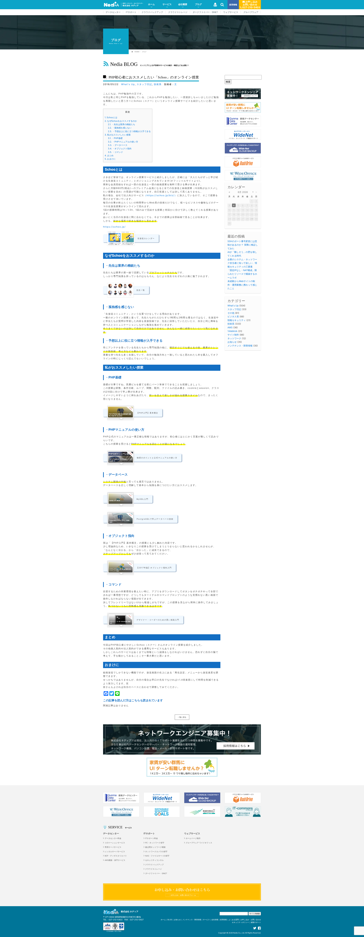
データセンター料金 (113, 838)
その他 (231, 313)
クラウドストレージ (177, 12)
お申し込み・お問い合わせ (250, 920)
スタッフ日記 (144, 84)
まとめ (109, 155)
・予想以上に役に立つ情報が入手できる (129, 131)
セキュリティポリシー (240, 922)
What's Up (128, 84)
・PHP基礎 (115, 138)
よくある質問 (233, 920)
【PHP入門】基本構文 (147, 413)
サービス (167, 4)
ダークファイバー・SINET (205, 12)
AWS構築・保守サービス (115, 860)
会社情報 (214, 920)
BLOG (169, 920)
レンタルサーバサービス (115, 851)
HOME (137, 52)
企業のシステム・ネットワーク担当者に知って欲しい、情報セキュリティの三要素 (242, 263)
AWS (230, 327)
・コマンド (115, 152)
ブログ (198, 4)
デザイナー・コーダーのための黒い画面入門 (157, 620)
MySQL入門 (142, 499)
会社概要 (182, 4)
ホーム (151, 4)
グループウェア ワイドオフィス (199, 843)
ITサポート (131, 12)
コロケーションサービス (115, 843)
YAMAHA (232, 331)
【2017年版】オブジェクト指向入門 (154, 568)
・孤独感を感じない (119, 127)
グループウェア (250, 12)
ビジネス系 (233, 316)
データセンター (113, 12)
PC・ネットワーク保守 (154, 843)
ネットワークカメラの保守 (156, 851)
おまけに (110, 159)
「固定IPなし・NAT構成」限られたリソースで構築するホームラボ (242, 274)
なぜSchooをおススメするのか (121, 121)
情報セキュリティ (237, 320)
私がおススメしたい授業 (118, 134)
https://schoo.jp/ (114, 226)
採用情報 (233, 4)
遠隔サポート (256, 922)
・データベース (117, 145)
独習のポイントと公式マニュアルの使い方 (157, 458)
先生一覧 (140, 290)
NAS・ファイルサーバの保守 (157, 856)
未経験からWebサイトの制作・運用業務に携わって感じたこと (242, 285)
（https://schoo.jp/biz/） (160, 195)
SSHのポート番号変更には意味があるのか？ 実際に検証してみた (243, 245)
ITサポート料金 (151, 838)
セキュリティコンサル (154, 860)
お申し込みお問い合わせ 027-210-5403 (251, 4)
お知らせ (232, 342)
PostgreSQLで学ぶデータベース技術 (155, 519)
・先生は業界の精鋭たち (121, 124)
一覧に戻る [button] (182, 717)
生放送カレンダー (146, 238)
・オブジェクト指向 (120, 148)
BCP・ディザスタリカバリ (116, 856)
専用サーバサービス (113, 847)
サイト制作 (233, 334)
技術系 (158, 84)
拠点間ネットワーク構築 (155, 847)
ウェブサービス (230, 12)
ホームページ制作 (193, 838)
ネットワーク (234, 338)
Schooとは (111, 117)
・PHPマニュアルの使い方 (123, 141)
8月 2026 (243, 192)
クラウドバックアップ (152, 12)
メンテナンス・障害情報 (240, 345)
